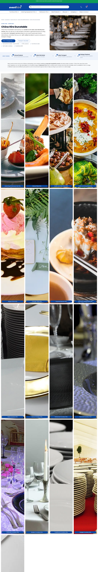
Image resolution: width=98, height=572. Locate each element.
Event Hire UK (13, 19)
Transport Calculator (23, 40)
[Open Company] (76, 12)
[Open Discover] (68, 12)
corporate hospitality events (52, 63)
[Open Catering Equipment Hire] (36, 12)
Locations (7, 19)
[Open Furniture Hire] (18, 12)
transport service (15, 33)
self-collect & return (28, 35)
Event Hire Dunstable (35, 19)
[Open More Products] (60, 12)
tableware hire (43, 65)
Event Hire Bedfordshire (23, 19)
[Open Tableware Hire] (48, 12)
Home (2, 19)
